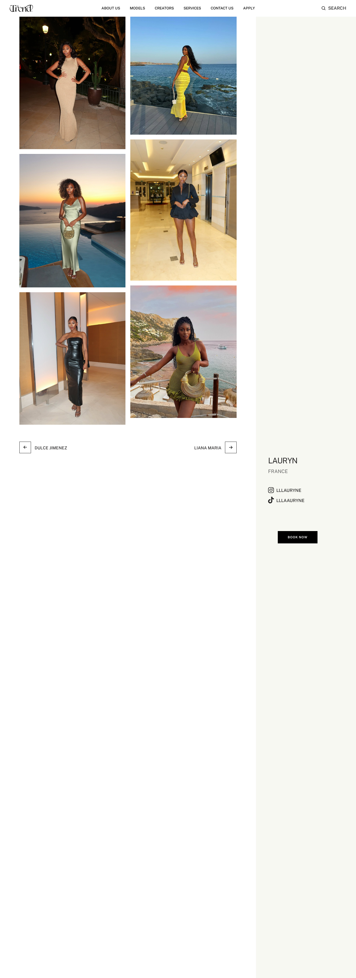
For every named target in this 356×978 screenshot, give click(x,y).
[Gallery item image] (72, 83)
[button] (334, 8)
